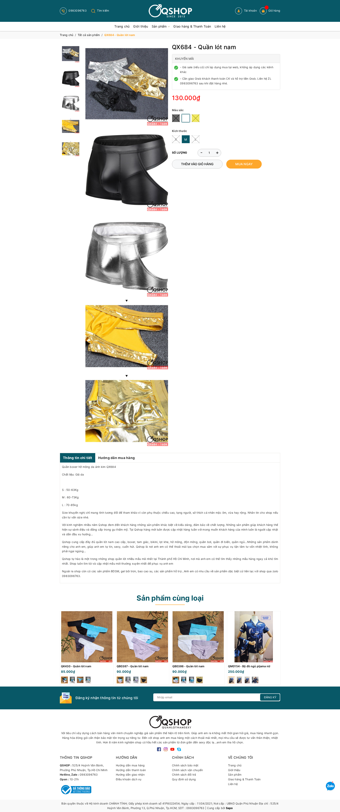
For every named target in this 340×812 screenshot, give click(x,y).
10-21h (74, 779)
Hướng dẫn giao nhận (130, 774)
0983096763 (77, 10)
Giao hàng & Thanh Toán (244, 779)
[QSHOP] (170, 721)
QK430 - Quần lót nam (76, 666)
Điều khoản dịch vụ (128, 779)
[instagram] (166, 749)
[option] (87, 649)
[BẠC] (186, 118)
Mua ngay (244, 164)
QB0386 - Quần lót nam (188, 666)
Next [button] (277, 649)
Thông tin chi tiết (77, 458)
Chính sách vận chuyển (187, 770)
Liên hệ (233, 784)
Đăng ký (270, 697)
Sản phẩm (234, 774)
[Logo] (170, 11)
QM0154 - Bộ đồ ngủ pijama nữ (249, 666)
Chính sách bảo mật (185, 765)
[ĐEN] (176, 118)
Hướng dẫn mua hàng (116, 458)
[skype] (179, 749)
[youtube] (172, 749)
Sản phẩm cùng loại (170, 598)
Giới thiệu (234, 770)
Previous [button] (63, 649)
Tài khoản (250, 10)
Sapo (229, 808)
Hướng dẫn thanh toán (131, 770)
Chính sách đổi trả (184, 774)
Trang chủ (234, 765)
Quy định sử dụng (184, 779)
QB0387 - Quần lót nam (133, 666)
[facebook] (159, 749)
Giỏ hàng (274, 10)
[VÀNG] (196, 118)
